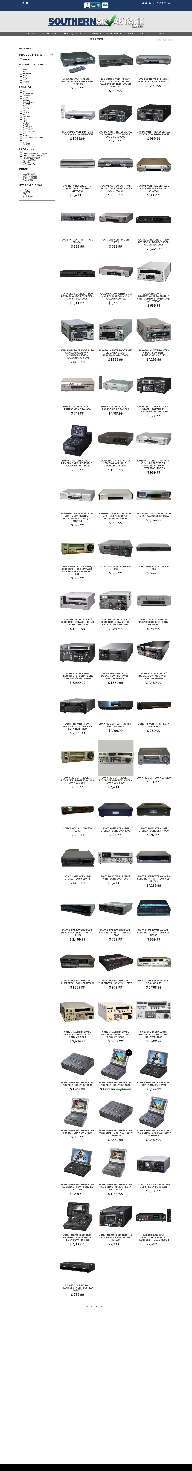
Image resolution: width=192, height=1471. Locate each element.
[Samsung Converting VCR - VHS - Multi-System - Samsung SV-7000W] (115, 495)
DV (23, 106)
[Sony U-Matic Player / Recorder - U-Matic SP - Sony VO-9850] (153, 1010)
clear (51, 54)
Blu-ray (25, 98)
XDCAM (26, 144)
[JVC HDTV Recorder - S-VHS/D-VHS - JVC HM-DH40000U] (77, 164)
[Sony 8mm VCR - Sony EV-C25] (153, 548)
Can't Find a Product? (120, 33)
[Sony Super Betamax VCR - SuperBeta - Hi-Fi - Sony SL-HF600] (153, 908)
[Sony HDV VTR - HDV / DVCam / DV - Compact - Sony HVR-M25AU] (115, 651)
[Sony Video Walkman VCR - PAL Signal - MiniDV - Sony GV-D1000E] (115, 1162)
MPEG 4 (26, 125)
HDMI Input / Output (31, 158)
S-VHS (25, 135)
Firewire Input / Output (32, 156)
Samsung (26, 75)
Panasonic (27, 73)
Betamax (26, 96)
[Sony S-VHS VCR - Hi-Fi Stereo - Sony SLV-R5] (77, 858)
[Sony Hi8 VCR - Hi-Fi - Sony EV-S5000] (153, 705)
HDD (24, 119)
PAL (24, 194)
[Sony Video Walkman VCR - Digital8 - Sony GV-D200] (77, 1064)
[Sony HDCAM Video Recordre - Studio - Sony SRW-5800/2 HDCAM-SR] (77, 653)
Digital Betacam (29, 102)
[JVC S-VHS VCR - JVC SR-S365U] (115, 218)
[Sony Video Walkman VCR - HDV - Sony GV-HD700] (153, 1064)
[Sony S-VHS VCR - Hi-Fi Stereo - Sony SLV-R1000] (153, 810)
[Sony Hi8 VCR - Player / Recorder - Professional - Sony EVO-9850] (115, 758)
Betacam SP (28, 93)
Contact (159, 33)
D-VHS (25, 112)
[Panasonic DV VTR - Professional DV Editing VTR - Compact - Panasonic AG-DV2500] (153, 272)
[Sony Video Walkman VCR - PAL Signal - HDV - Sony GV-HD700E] (77, 1162)
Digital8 (25, 100)
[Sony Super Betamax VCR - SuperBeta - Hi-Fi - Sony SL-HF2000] (153, 858)
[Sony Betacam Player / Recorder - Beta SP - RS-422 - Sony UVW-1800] (77, 601)
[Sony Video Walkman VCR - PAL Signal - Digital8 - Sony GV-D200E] (115, 1112)
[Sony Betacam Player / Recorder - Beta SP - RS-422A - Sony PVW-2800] (115, 601)
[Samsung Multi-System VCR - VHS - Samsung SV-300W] (153, 495)
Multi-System (28, 196)
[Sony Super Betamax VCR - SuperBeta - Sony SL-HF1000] (77, 962)
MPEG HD (27, 127)
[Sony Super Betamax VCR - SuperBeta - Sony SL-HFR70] (115, 962)
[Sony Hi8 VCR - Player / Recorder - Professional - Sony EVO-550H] (77, 756)
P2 (23, 133)
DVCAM (26, 104)
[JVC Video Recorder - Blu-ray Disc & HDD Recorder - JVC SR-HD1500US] (153, 219)
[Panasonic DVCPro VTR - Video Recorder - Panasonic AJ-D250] (153, 330)
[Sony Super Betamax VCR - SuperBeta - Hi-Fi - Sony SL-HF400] (115, 908)
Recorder (26, 59)
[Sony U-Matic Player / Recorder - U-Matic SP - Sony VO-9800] (115, 1012)
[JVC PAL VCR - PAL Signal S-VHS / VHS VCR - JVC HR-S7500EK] (153, 166)
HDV (24, 121)
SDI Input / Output (30, 160)
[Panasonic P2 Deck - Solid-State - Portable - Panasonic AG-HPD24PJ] (153, 386)
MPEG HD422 (28, 131)
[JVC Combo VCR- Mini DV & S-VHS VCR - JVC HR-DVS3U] (77, 113)
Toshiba (25, 82)
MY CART (161, 3)
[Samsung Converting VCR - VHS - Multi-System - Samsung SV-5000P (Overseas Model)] (153, 439)
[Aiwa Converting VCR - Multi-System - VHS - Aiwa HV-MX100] (77, 60)
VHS (24, 142)
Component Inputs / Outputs (34, 154)
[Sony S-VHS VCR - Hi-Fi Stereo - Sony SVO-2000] (115, 810)
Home (31, 33)
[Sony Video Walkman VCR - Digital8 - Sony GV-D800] (115, 1064)
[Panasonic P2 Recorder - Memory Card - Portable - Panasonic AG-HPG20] (77, 440)
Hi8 (24, 114)
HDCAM (26, 117)
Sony (24, 77)
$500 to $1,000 (28, 174)
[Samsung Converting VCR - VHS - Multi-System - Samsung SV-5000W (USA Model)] (77, 495)
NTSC (25, 190)
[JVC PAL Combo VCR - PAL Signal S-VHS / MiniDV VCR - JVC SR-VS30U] (115, 164)
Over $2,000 (27, 180)
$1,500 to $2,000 (29, 178)
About (144, 33)
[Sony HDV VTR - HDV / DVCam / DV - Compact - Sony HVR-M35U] (77, 705)
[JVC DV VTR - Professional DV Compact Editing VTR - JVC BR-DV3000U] (115, 113)
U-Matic (26, 140)
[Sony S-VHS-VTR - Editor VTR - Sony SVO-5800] (115, 858)
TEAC (25, 80)
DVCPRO (26, 108)
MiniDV (25, 123)
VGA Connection (29, 162)
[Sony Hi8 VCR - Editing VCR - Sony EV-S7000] (115, 705)
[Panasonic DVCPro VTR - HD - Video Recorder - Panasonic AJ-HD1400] (115, 330)
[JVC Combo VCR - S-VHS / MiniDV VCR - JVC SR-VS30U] (153, 60)
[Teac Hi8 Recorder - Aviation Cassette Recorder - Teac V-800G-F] (153, 1216)
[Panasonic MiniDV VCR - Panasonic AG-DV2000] (115, 385)
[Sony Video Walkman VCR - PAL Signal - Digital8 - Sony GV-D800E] (153, 1112)
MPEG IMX (27, 129)
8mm (24, 91)
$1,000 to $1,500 (29, 176)
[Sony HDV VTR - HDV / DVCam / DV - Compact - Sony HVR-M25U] (153, 651)
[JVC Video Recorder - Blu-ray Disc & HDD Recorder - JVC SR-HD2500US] (77, 274)
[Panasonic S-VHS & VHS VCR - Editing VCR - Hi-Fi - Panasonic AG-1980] (115, 439)
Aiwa (24, 69)
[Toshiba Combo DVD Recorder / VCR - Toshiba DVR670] (77, 1267)
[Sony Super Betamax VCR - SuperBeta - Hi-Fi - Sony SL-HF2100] (77, 910)
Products (46, 33)
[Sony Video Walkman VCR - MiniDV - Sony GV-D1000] (77, 1112)
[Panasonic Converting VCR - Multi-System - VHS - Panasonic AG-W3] (115, 272)
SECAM (26, 192)
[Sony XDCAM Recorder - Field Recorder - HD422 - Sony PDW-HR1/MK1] (77, 1216)
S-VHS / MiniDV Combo (32, 138)
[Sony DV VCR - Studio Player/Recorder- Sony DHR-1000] (153, 601)
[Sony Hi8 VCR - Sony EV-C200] (77, 810)
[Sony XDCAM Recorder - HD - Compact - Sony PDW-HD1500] (115, 1216)
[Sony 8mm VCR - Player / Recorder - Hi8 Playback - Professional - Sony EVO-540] (77, 548)
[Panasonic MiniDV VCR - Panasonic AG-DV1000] (77, 385)
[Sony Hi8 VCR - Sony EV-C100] (153, 756)
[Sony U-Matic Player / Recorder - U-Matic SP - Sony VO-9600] (77, 1012)
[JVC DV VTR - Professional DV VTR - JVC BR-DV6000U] (153, 113)
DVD (24, 110)
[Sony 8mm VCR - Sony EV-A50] (115, 548)
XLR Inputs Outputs (31, 164)
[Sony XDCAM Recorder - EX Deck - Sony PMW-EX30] (153, 1164)
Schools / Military (72, 33)
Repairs (96, 33)
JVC (24, 71)
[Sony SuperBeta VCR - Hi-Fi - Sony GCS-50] (153, 962)
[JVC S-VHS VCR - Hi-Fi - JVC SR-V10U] (77, 218)
